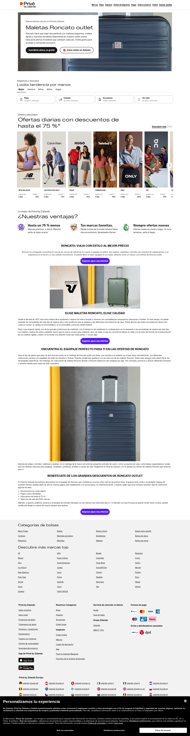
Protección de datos (26, 620)
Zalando (96, 625)
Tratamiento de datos (27, 624)
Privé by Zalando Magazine (67, 654)
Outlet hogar (61, 624)
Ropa (58, 610)
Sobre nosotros (24, 610)
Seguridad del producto (28, 648)
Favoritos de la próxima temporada (70, 659)
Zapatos (59, 615)
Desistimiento (24, 634)
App (57, 649)
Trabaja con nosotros (27, 639)
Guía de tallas (99, 615)
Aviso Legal (23, 615)
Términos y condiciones (28, 629)
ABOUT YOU (98, 630)
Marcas (59, 640)
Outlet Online (61, 635)
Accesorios (60, 620)
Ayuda (95, 610)
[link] (165, 4)
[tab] (21, 89)
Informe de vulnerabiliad (28, 644)
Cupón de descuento (64, 644)
